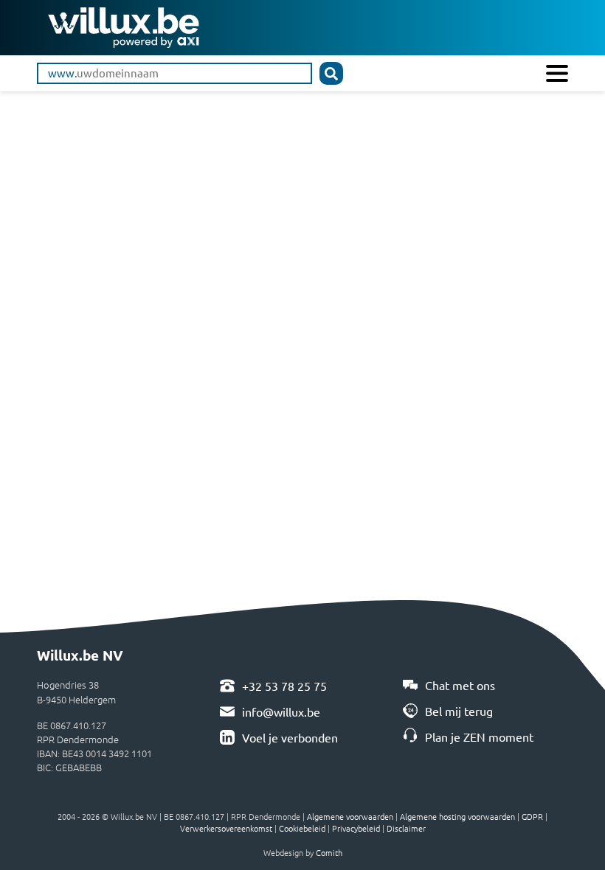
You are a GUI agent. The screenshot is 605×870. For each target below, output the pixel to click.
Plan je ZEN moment (479, 736)
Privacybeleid (356, 828)
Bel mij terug (459, 710)
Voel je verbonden (290, 737)
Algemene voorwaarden (350, 816)
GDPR (532, 816)
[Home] (123, 25)
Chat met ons (460, 685)
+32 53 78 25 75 (284, 685)
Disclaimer (406, 828)
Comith (329, 852)
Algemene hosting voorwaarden (457, 816)
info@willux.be (281, 711)
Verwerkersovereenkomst (226, 828)
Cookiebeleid (302, 828)
